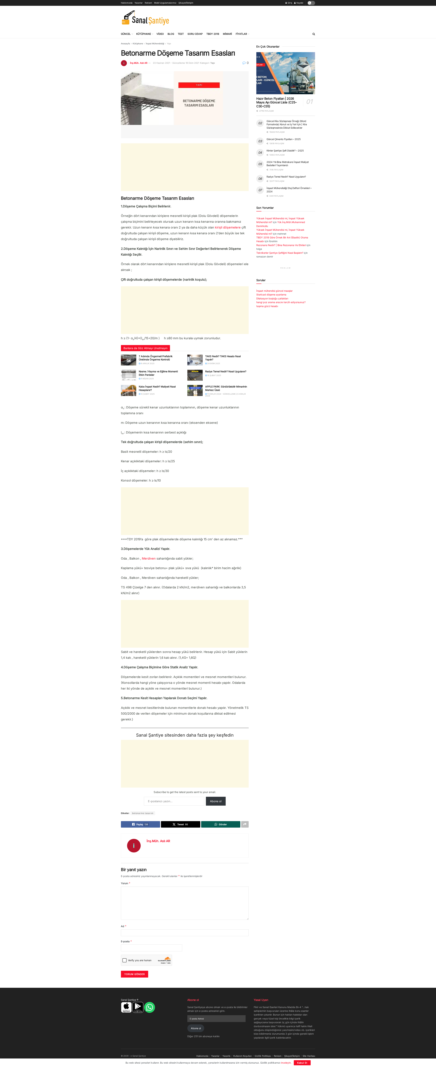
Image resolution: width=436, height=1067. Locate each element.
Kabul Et (302, 1062)
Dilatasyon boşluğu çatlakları (272, 298)
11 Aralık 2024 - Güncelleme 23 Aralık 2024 (225, 395)
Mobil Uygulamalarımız (165, 3)
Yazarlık (226, 1056)
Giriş (289, 3)
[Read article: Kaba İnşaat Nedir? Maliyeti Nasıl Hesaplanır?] (128, 390)
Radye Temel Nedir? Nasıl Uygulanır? (225, 371)
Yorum (125, 883)
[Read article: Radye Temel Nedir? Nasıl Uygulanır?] (195, 375)
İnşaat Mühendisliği (155, 43)
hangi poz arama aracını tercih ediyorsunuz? (281, 302)
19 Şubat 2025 (214, 375)
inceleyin (286, 1062)
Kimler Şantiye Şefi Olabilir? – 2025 (285, 150)
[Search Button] (314, 34)
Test (181, 33)
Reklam (148, 3)
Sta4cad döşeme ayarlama (271, 294)
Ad (124, 926)
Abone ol (216, 801)
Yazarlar (139, 3)
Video (160, 33)
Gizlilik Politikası (263, 1056)
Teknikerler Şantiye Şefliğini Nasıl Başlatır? (279, 252)
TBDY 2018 (212, 33)
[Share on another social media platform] (245, 824)
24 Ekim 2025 (213, 363)
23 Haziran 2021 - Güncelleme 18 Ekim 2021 (176, 63)
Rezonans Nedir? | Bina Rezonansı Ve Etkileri (281, 245)
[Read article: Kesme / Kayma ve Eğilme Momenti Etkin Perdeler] (128, 375)
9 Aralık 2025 (147, 363)
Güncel (126, 33)
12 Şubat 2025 (147, 394)
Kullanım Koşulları (242, 1056)
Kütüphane (143, 33)
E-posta (126, 941)
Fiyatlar (241, 33)
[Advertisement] (253, 17)
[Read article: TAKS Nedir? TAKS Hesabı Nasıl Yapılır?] (195, 360)
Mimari (227, 33)
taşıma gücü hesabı (267, 306)
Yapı (169, 43)
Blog (171, 33)
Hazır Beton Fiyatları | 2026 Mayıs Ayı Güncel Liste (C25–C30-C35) (276, 102)
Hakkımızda (127, 3)
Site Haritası (309, 1056)
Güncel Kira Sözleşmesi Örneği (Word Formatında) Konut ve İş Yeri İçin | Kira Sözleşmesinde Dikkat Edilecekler (287, 124)
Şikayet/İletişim (185, 3)
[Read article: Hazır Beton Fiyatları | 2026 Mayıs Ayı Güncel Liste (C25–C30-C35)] (285, 73)
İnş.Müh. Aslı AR (138, 63)
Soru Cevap (195, 33)
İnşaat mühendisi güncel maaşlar (274, 290)
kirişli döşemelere (228, 227)
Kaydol (299, 3)
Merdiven (149, 558)
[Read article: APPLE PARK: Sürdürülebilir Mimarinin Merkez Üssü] (195, 390)
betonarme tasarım (142, 813)
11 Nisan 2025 (147, 378)
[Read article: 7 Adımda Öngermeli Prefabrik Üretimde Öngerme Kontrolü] (128, 360)
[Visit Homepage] (145, 17)
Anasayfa (125, 43)
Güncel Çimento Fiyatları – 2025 (283, 139)
